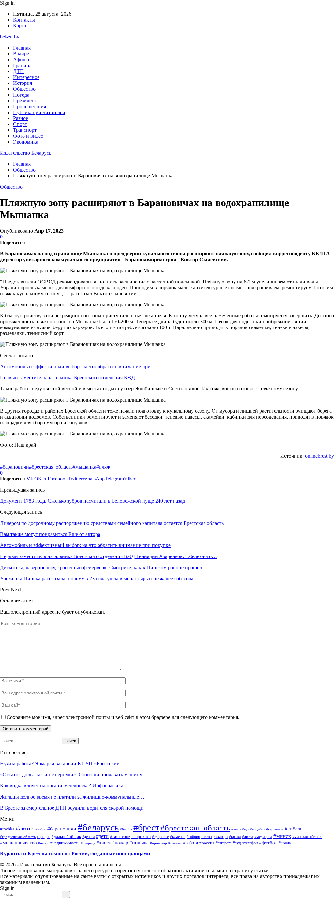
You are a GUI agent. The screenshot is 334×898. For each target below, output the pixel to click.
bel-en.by (9, 36)
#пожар (120, 842)
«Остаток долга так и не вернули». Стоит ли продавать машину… (73, 774)
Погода (21, 95)
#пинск (104, 842)
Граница (22, 65)
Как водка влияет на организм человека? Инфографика (61, 785)
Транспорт (25, 130)
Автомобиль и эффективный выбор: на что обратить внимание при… (78, 366)
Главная (22, 48)
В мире (21, 53)
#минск (282, 836)
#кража (235, 836)
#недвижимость (64, 842)
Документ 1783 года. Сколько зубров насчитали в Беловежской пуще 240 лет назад (92, 501)
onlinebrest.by (319, 456)
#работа (190, 842)
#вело (236, 829)
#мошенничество (18, 842)
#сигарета (223, 843)
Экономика (25, 142)
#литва (247, 836)
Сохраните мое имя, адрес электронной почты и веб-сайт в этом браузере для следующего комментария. (123, 717)
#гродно (43, 836)
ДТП (18, 71)
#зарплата (141, 836)
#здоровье (160, 836)
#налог (43, 843)
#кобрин (193, 836)
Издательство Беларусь (25, 153)
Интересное (26, 77)
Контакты (24, 20)
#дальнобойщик (66, 836)
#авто (23, 828)
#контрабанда (214, 836)
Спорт (20, 124)
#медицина (263, 836)
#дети (102, 836)
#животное (120, 836)
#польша (139, 842)
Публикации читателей (39, 112)
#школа (285, 843)
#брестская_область (51, 467)
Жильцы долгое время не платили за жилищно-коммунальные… (72, 796)
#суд (237, 842)
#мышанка (84, 467)
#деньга (88, 837)
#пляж (103, 467)
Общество (24, 89)
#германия (274, 829)
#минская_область (307, 836)
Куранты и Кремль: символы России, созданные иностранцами (75, 853)
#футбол (268, 842)
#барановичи (14, 467)
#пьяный (175, 843)
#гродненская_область (18, 837)
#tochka (7, 828)
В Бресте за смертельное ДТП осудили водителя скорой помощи (72, 808)
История (22, 83)
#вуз (245, 829)
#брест (146, 827)
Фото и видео (28, 136)
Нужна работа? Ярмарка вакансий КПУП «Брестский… (62, 763)
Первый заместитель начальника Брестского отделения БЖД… (70, 377)
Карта (19, 25)
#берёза (126, 829)
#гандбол (257, 829)
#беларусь (98, 827)
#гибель (293, 829)
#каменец (177, 836)
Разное (20, 118)
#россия (206, 843)
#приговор (158, 843)
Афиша (21, 59)
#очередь (88, 843)
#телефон (250, 843)
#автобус (39, 829)
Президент (25, 100)
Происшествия (29, 106)
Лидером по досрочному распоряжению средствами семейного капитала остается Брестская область (112, 523)
